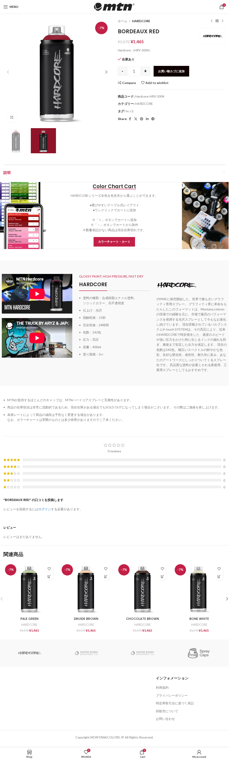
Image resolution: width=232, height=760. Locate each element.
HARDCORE (141, 21)
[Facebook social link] (130, 119)
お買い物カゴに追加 (171, 71)
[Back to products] (217, 21)
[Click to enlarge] (12, 117)
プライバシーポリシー (172, 695)
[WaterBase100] (86, 653)
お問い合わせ (165, 719)
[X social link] (136, 119)
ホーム (122, 21)
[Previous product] (211, 21)
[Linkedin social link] (147, 119)
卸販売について (167, 711)
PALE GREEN (29, 618)
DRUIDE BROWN (86, 618)
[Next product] (222, 21)
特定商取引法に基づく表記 (175, 703)
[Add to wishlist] (49, 569)
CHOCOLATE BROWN (142, 618)
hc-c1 (130, 111)
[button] (7, 72)
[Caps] (199, 653)
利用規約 (162, 687)
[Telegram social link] (153, 119)
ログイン (44, 509)
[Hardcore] (30, 653)
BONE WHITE (199, 618)
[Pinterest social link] (142, 119)
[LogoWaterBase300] (142, 653)
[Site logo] (114, 6)
